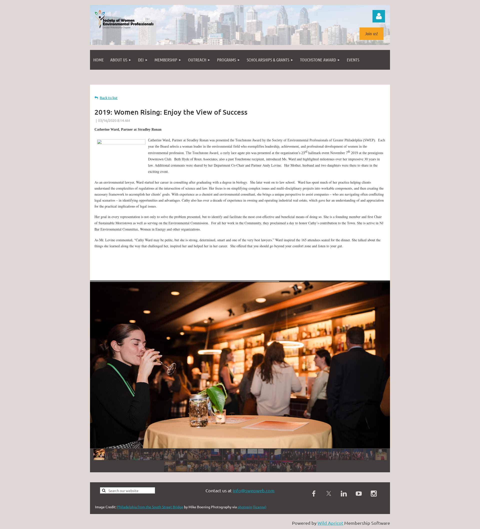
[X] (328, 493)
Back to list (109, 97)
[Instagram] (374, 493)
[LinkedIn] (344, 493)
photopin (245, 507)
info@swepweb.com (253, 490)
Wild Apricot (330, 523)
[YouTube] (358, 493)
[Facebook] (314, 493)
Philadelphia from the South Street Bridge (150, 507)
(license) (259, 507)
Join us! (371, 33)
